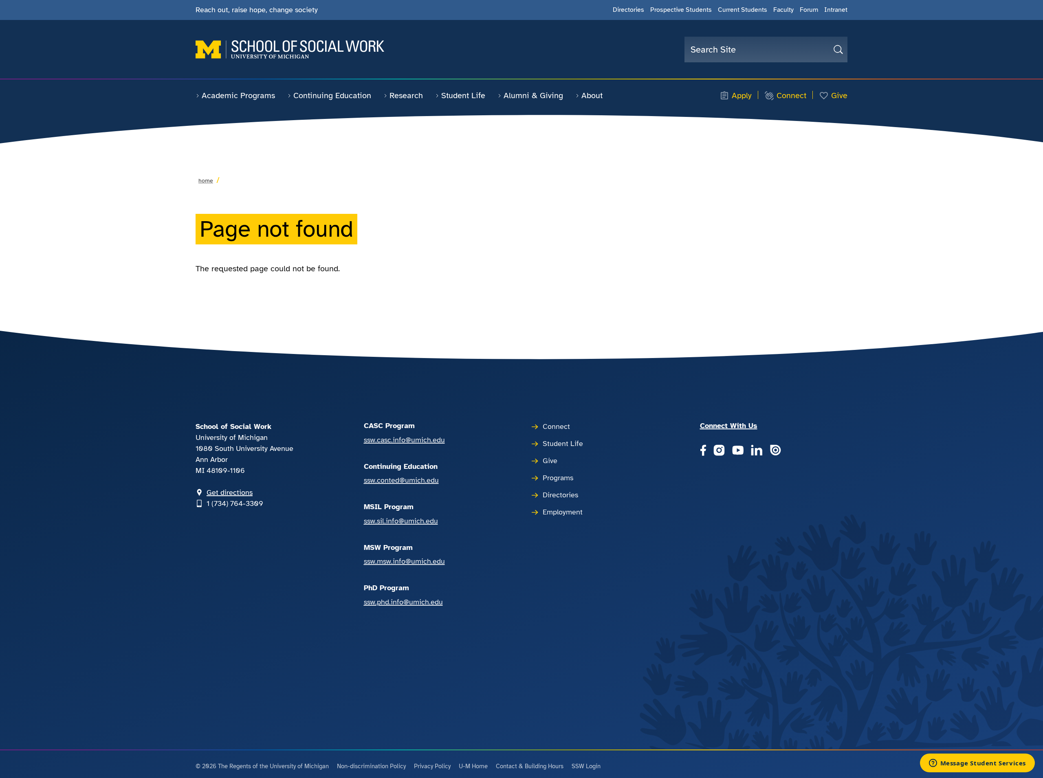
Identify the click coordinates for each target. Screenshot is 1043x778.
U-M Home (473, 766)
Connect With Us (728, 425)
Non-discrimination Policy (371, 766)
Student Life (463, 95)
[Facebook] (703, 451)
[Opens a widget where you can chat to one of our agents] (977, 764)
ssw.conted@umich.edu (401, 480)
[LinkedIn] (756, 451)
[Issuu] (775, 451)
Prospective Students (681, 10)
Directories (628, 10)
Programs (558, 477)
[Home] (290, 49)
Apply (742, 96)
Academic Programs (238, 95)
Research (406, 95)
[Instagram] (719, 451)
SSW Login (586, 766)
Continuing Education (332, 95)
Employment (563, 512)
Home (205, 180)
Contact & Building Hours (529, 766)
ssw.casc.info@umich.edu (404, 439)
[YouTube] (738, 451)
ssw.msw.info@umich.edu (404, 561)
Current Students (742, 10)
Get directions (230, 492)
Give (839, 96)
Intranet (835, 10)
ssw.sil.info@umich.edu (401, 520)
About (592, 95)
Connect (791, 96)
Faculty (783, 10)
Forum (809, 10)
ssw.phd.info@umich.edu (403, 602)
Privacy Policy (432, 766)
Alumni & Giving (533, 95)
